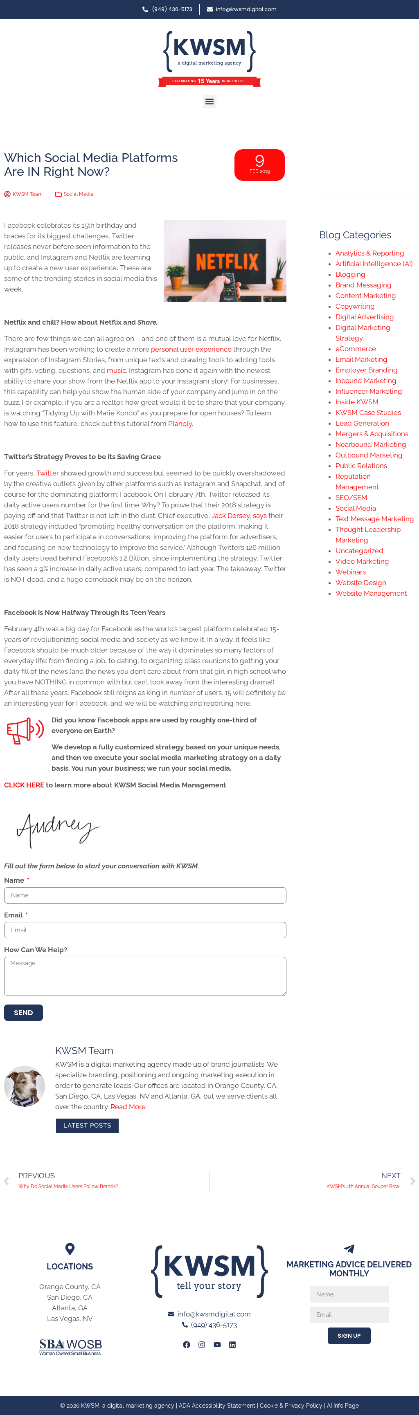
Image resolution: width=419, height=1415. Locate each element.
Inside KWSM (357, 402)
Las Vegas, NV (70, 1318)
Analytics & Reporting (370, 253)
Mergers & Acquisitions (372, 434)
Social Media (78, 194)
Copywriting (355, 306)
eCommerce (356, 349)
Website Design (361, 583)
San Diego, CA (69, 1297)
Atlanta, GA (70, 1308)
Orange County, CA (70, 1287)
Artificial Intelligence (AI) (374, 264)
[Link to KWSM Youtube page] (217, 1344)
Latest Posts (87, 1125)
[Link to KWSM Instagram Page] (201, 1344)
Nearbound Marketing (371, 444)
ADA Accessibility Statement (217, 1405)
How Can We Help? (35, 950)
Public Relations (361, 466)
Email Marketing (361, 359)
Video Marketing (362, 561)
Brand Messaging (364, 285)
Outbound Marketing (369, 455)
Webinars (351, 572)
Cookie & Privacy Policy (291, 1405)
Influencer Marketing (369, 391)
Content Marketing (366, 296)
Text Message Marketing (375, 519)
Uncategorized (359, 551)
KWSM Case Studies (368, 412)
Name (15, 880)
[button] (209, 101)
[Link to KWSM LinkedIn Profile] (232, 1344)
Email (14, 915)
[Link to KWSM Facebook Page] (186, 1344)
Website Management (371, 593)
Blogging (350, 274)
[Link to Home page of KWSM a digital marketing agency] (209, 59)
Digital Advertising (365, 317)
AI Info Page (343, 1405)
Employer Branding (367, 370)
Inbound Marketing (366, 381)
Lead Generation (362, 423)
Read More (128, 1107)
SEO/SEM (351, 497)
